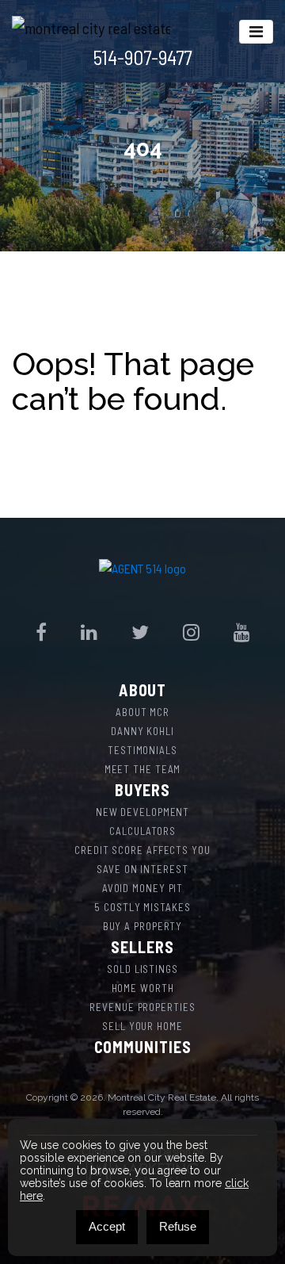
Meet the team (142, 769)
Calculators (142, 831)
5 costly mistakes (142, 907)
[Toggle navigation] (256, 32)
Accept (107, 1226)
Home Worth (143, 988)
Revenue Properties (142, 1007)
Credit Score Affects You (142, 850)
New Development (143, 812)
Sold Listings (142, 969)
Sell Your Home (142, 1026)
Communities (143, 1046)
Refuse (177, 1226)
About (143, 689)
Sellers (142, 946)
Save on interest (142, 869)
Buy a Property (143, 926)
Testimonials (142, 750)
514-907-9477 (142, 57)
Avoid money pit (143, 888)
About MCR (142, 712)
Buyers (142, 789)
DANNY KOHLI (142, 731)
